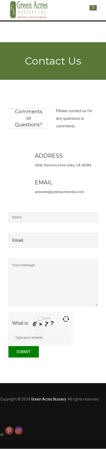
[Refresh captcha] (66, 319)
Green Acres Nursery (48, 399)
